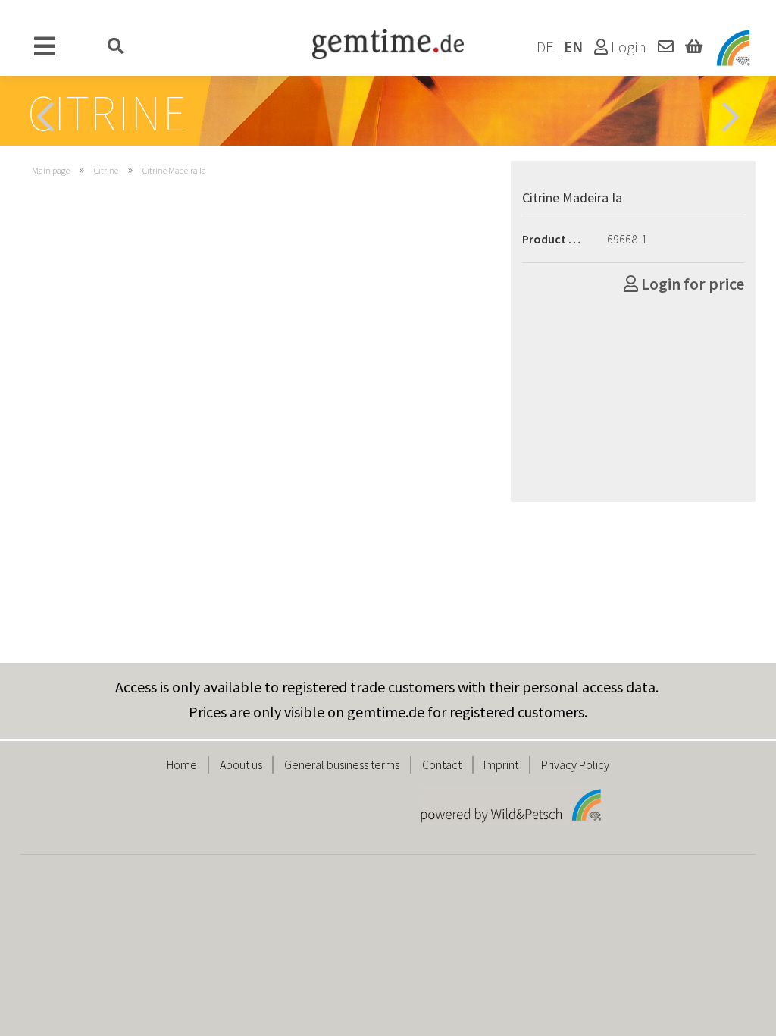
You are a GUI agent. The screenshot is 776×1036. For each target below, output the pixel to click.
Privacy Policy (575, 764)
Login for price (691, 283)
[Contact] (666, 47)
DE (545, 47)
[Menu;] (45, 47)
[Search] (116, 47)
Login (627, 47)
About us (241, 764)
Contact (442, 764)
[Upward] (734, 1013)
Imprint (500, 764)
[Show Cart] (693, 47)
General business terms (341, 764)
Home (182, 764)
